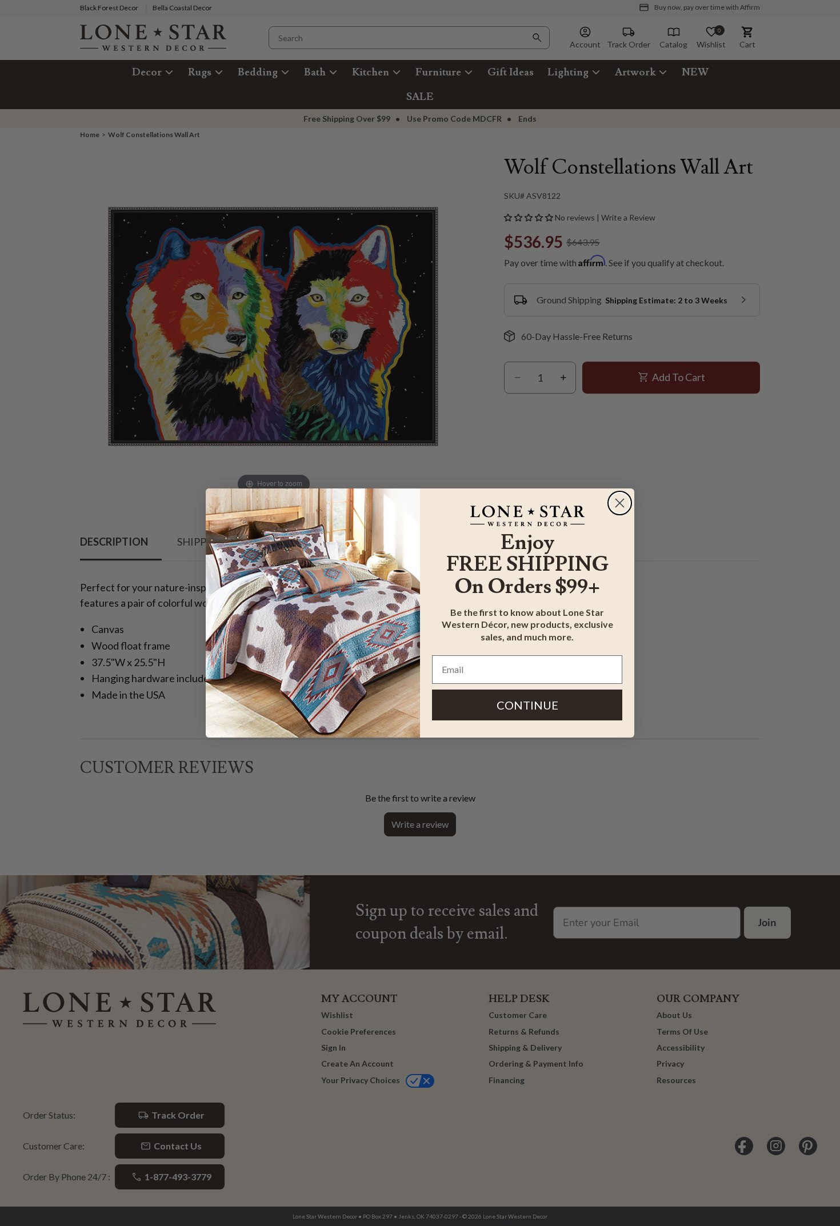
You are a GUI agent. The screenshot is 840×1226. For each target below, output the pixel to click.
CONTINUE (527, 705)
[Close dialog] (620, 503)
